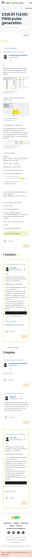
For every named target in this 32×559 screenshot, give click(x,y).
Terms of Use (14, 537)
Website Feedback (16, 542)
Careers (16, 523)
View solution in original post (15, 325)
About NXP (7, 523)
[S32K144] (24, 347)
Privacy (8, 537)
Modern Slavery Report (12, 539)
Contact (19, 526)
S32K (4, 9)
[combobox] (16, 27)
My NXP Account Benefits (16, 528)
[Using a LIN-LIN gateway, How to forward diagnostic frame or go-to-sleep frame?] (21, 347)
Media (12, 526)
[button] (10, 60)
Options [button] (26, 35)
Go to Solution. (15, 233)
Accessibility (22, 539)
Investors (24, 523)
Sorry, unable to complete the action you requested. (16, 554)
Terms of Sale (22, 537)
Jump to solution (11, 48)
